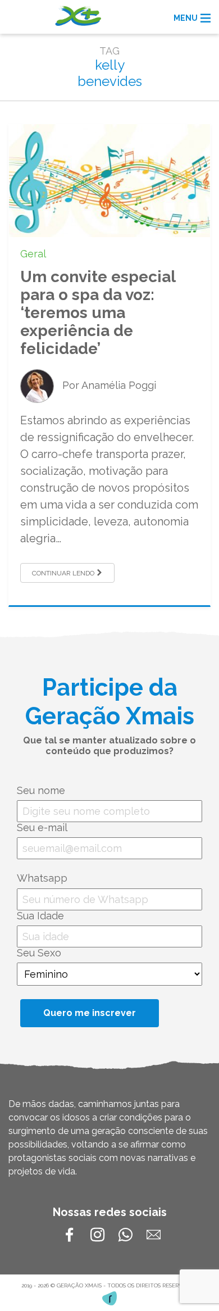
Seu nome (41, 790)
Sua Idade (40, 915)
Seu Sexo (39, 952)
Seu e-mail (42, 827)
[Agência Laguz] (109, 1298)
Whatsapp (42, 878)
